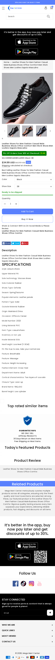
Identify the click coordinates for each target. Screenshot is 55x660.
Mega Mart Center (31, 653)
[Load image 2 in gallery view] (27, 131)
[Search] (48, 16)
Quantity (6, 198)
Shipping (6, 165)
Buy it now (27, 219)
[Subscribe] (50, 613)
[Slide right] (50, 131)
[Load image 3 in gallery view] (41, 131)
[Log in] (46, 8)
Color (4, 179)
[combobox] (29, 16)
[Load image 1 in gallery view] (13, 131)
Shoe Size (6, 186)
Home (6, 62)
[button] (4, 8)
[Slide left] (5, 131)
